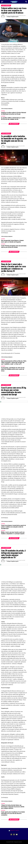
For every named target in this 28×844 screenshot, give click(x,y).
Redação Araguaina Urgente (12, 16)
